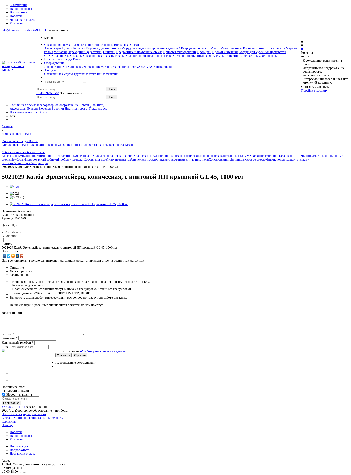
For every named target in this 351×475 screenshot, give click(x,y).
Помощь (7, 425)
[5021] (15, 186)
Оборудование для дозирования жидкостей (150, 48)
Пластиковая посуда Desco (28, 112)
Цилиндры (154, 55)
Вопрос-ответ (19, 450)
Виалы (120, 55)
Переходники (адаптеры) (85, 52)
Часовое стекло (173, 55)
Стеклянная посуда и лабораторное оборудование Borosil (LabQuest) (57, 105)
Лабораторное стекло (59, 66)
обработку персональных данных (103, 351)
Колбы (211, 48)
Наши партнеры (21, 435)
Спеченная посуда (56, 55)
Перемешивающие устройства (96, 66)
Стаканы (76, 55)
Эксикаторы (249, 55)
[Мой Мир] (17, 256)
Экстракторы (268, 55)
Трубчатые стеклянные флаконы (96, 74)
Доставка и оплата (22, 453)
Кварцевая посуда (193, 48)
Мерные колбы (236, 155)
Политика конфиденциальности (24, 414)
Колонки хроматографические (264, 48)
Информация (19, 446)
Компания (9, 421)
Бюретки (79, 48)
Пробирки (204, 52)
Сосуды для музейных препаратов (262, 52)
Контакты (16, 439)
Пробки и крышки (225, 52)
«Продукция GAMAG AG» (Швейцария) (145, 66)
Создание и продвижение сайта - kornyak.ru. (32, 417)
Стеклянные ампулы (58, 74)
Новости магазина (19, 394)
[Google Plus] (22, 256)
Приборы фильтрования (179, 52)
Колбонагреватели (229, 48)
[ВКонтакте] (4, 256)
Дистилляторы (109, 48)
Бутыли (67, 48)
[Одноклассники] (13, 256)
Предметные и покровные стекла (139, 52)
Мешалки (60, 52)
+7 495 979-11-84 (34, 30)
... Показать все (96, 108)
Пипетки (109, 52)
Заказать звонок (58, 30)
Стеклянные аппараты (98, 55)
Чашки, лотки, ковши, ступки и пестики (212, 55)
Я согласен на (93, 351)
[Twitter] (9, 256)
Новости (16, 432)
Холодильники (135, 55)
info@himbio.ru (12, 30)
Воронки (92, 48)
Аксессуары (52, 48)
